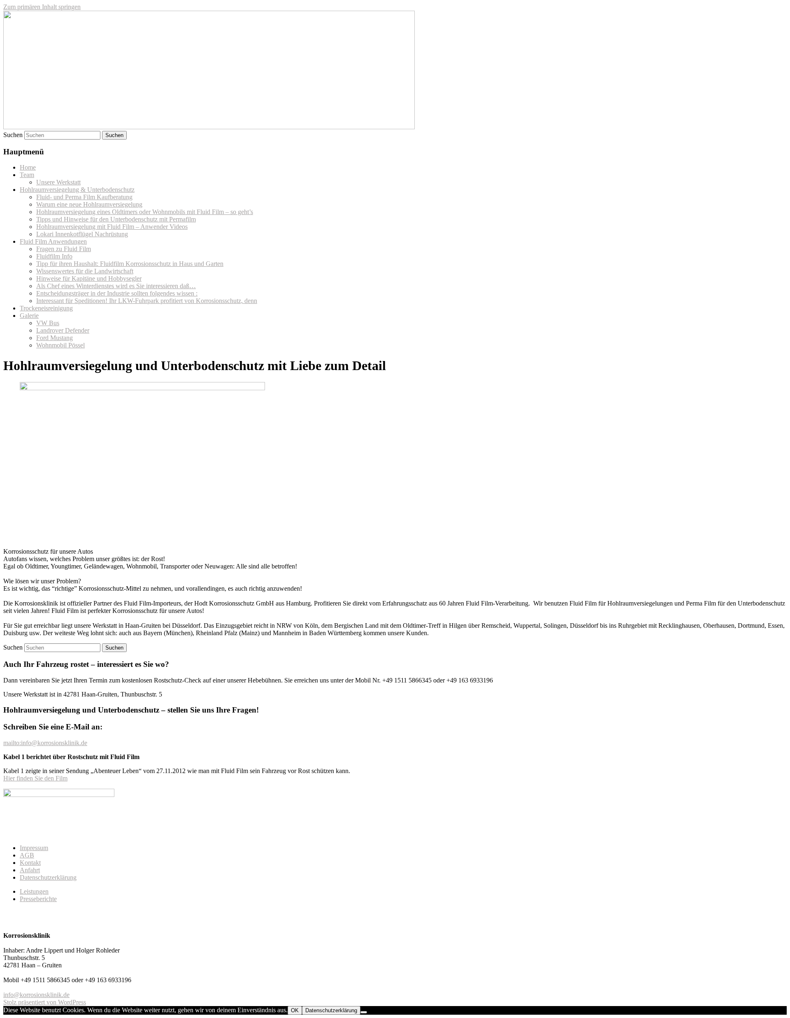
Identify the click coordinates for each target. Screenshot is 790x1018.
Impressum (34, 847)
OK (295, 1010)
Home (28, 167)
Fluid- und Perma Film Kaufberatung (84, 196)
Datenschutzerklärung (48, 877)
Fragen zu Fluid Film (63, 248)
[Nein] (363, 1012)
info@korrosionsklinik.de (36, 994)
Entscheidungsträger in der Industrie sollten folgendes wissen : (117, 293)
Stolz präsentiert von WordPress (44, 1002)
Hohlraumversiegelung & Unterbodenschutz (77, 189)
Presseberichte (38, 898)
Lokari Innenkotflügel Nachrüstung (82, 234)
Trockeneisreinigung (46, 308)
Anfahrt (30, 870)
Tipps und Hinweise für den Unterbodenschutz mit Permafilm (116, 219)
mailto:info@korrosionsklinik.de (45, 742)
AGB (27, 855)
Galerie (29, 315)
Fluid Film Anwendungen (53, 241)
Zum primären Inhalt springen (42, 6)
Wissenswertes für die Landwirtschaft (84, 271)
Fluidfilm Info (54, 256)
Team (27, 174)
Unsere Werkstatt (58, 182)
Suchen (13, 134)
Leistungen (34, 891)
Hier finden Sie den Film (35, 778)
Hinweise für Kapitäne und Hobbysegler (89, 278)
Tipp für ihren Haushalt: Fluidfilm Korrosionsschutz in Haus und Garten (129, 263)
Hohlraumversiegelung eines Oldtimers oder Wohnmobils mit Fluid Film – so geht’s (144, 211)
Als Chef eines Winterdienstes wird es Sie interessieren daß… (116, 285)
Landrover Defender (62, 330)
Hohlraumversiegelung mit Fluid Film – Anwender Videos (112, 226)
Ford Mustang (54, 337)
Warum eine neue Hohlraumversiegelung (89, 204)
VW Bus (47, 322)
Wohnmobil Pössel (60, 345)
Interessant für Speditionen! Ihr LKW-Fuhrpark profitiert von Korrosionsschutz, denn (146, 300)
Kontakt (30, 862)
